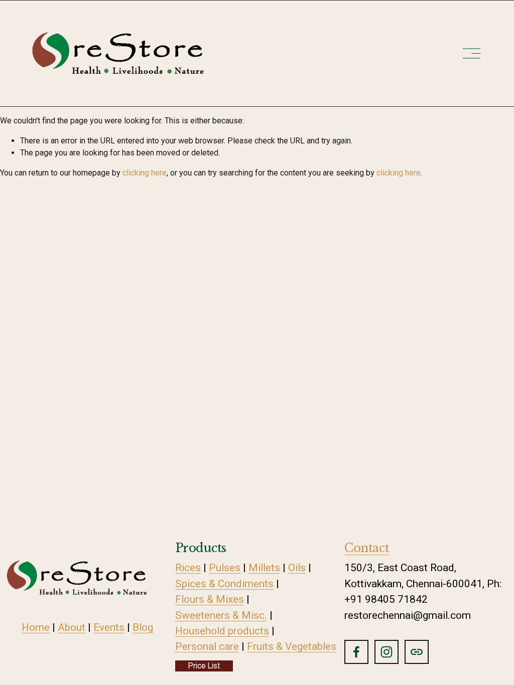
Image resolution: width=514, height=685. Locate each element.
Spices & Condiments (224, 584)
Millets (264, 568)
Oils (297, 568)
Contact (366, 548)
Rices (188, 568)
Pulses (224, 568)
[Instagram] (386, 652)
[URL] (417, 652)
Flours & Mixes (209, 599)
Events (108, 627)
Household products (222, 631)
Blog (143, 627)
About (71, 627)
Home (36, 627)
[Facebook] (356, 652)
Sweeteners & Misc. (221, 615)
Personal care (207, 646)
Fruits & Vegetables (291, 646)
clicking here (144, 173)
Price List (204, 665)
